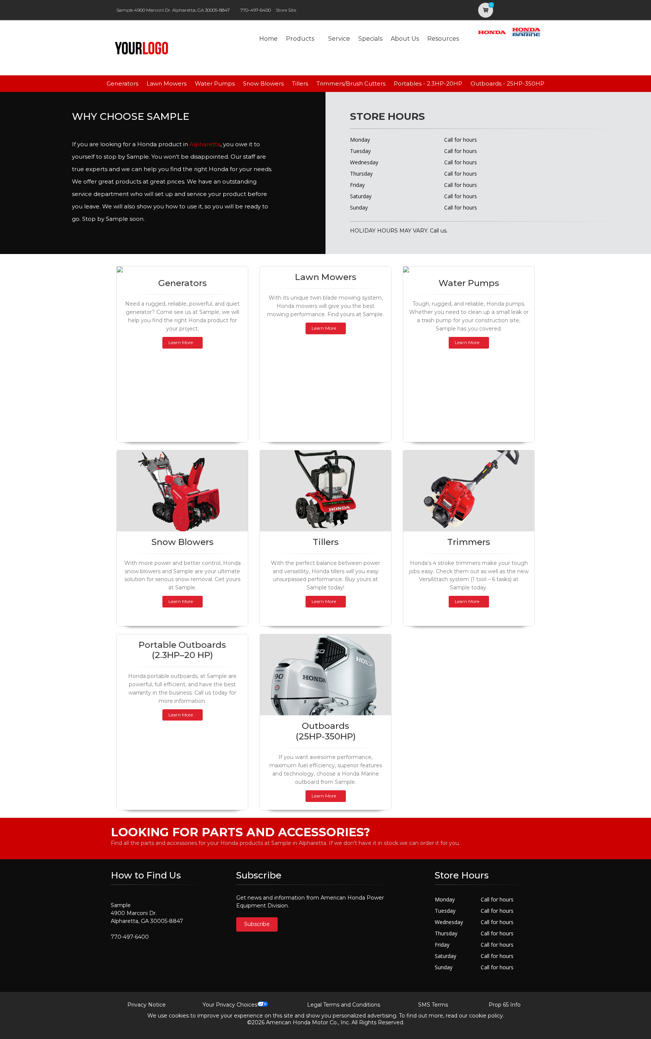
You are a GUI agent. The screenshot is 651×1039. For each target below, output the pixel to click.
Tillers (300, 83)
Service (339, 38)
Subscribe (257, 924)
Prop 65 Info (505, 1004)
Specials (370, 38)
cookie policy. (486, 1015)
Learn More (180, 342)
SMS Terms (433, 1004)
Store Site (286, 10)
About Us (405, 38)
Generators (122, 83)
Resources (443, 38)
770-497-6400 (255, 10)
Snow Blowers (263, 83)
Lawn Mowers (166, 83)
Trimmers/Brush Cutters (350, 83)
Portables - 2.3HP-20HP (428, 83)
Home (268, 38)
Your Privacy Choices (230, 1004)
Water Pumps (215, 83)
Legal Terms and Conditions (343, 1004)
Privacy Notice (146, 1004)
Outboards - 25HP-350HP (507, 83)
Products (300, 38)
